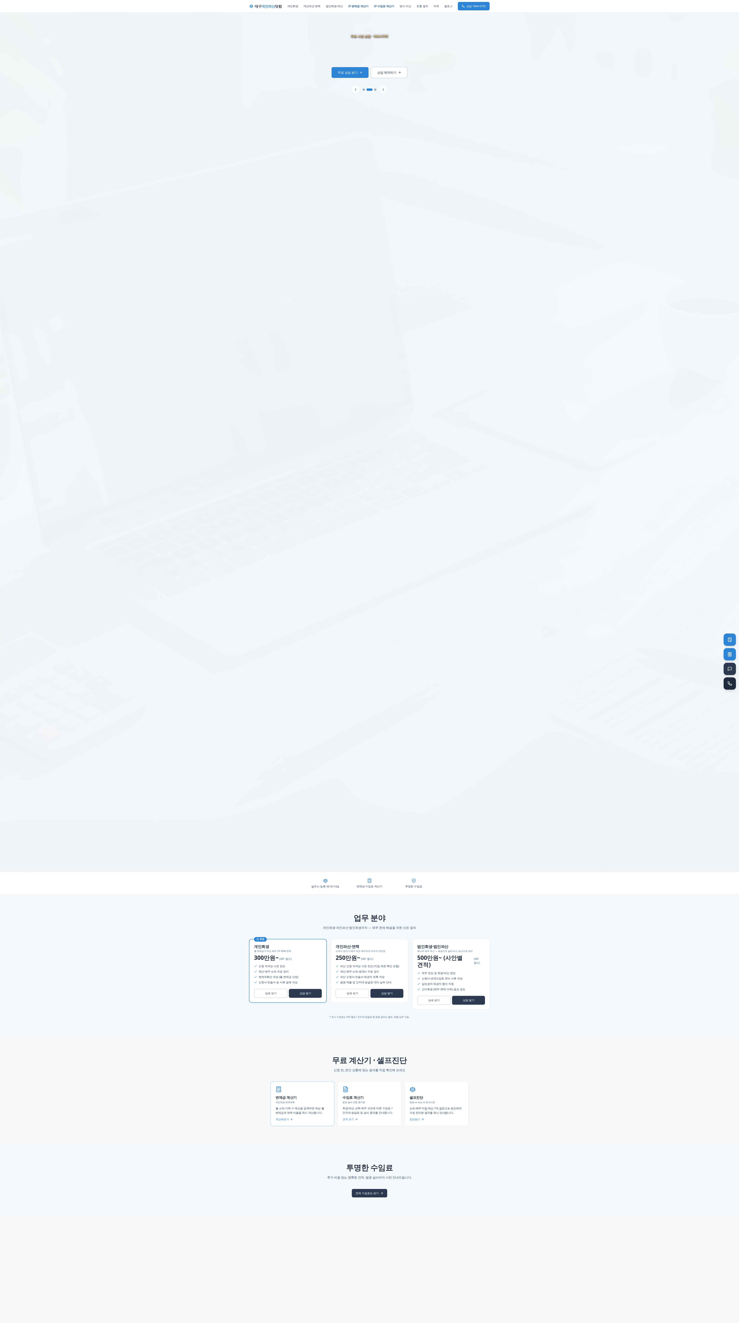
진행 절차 (422, 6)
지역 (436, 6)
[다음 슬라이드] (381, 89)
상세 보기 (271, 993)
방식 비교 (405, 6)
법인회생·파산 (334, 6)
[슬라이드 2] (369, 89)
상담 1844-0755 (476, 6)
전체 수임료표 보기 (367, 1193)
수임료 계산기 (385, 6)
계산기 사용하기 (348, 72)
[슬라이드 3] (373, 89)
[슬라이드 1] (365, 89)
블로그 (448, 6)
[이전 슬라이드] (357, 89)
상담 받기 (305, 993)
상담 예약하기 (388, 72)
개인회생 (292, 6)
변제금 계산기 (360, 6)
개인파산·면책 (311, 6)
